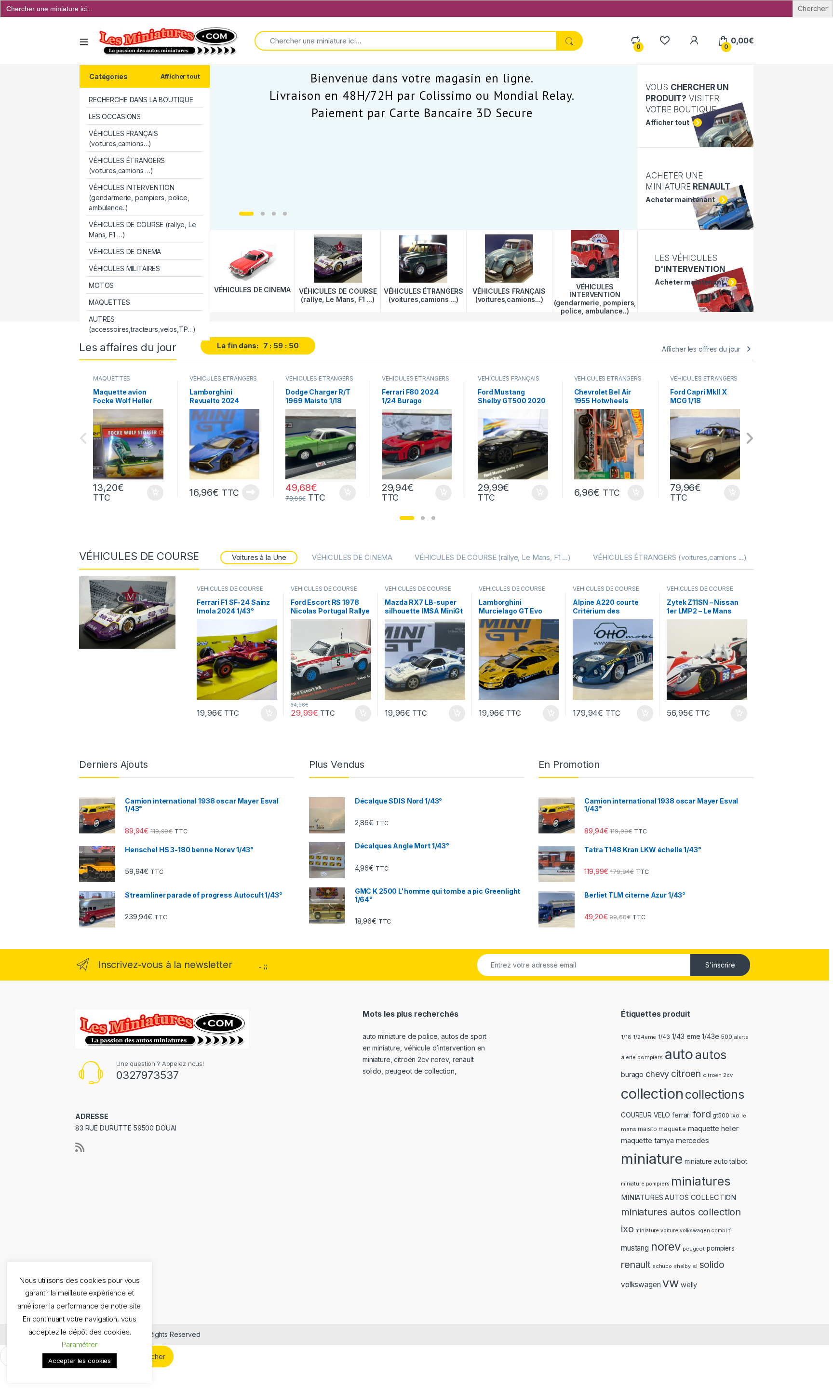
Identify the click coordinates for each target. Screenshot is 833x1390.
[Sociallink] (79, 1147)
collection (652, 1093)
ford (702, 1114)
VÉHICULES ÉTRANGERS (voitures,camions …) (127, 165)
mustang (635, 1248)
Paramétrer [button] (79, 1344)
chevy (657, 1074)
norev (666, 1247)
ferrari (681, 1115)
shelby (682, 1266)
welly (689, 1285)
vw (670, 1283)
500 (726, 1036)
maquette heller (713, 1128)
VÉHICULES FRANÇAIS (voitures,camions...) (508, 381)
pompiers (721, 1248)
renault (636, 1264)
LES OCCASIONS (115, 116)
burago (632, 1074)
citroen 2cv (717, 1075)
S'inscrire (720, 965)
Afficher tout (180, 76)
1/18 (626, 1037)
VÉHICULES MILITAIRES (124, 268)
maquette (672, 1128)
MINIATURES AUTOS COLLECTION (678, 1197)
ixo (735, 1115)
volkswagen (641, 1284)
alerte (741, 1037)
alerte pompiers (642, 1057)
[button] (407, 518)
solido (712, 1264)
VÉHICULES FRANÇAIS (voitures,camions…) (123, 138)
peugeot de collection (420, 1071)
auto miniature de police (400, 1036)
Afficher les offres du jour (701, 349)
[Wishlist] (664, 40)
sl (695, 1266)
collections (714, 1094)
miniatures (700, 1181)
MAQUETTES (109, 302)
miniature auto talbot (716, 1161)
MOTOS (101, 285)
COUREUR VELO (645, 1115)
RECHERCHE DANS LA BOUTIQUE (141, 99)
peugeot (694, 1248)
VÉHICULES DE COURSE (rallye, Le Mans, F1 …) (142, 229)
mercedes (692, 1140)
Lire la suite (250, 492)
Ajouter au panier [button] (152, 493)
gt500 (720, 1115)
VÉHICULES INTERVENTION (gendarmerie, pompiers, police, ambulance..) (139, 197)
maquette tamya (647, 1140)
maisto (647, 1129)
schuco (662, 1266)
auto (679, 1054)
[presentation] (749, 439)
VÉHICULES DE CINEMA (125, 251)
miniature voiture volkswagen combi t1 (683, 1230)
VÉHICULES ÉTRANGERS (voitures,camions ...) (223, 381)
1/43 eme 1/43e (695, 1036)
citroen (686, 1073)
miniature (652, 1158)
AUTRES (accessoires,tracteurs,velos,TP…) (142, 324)
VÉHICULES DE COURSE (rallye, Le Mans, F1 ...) (493, 557)
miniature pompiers (645, 1184)
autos (710, 1055)
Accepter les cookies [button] (79, 1360)
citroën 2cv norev (421, 1059)
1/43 (664, 1037)
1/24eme (644, 1037)
